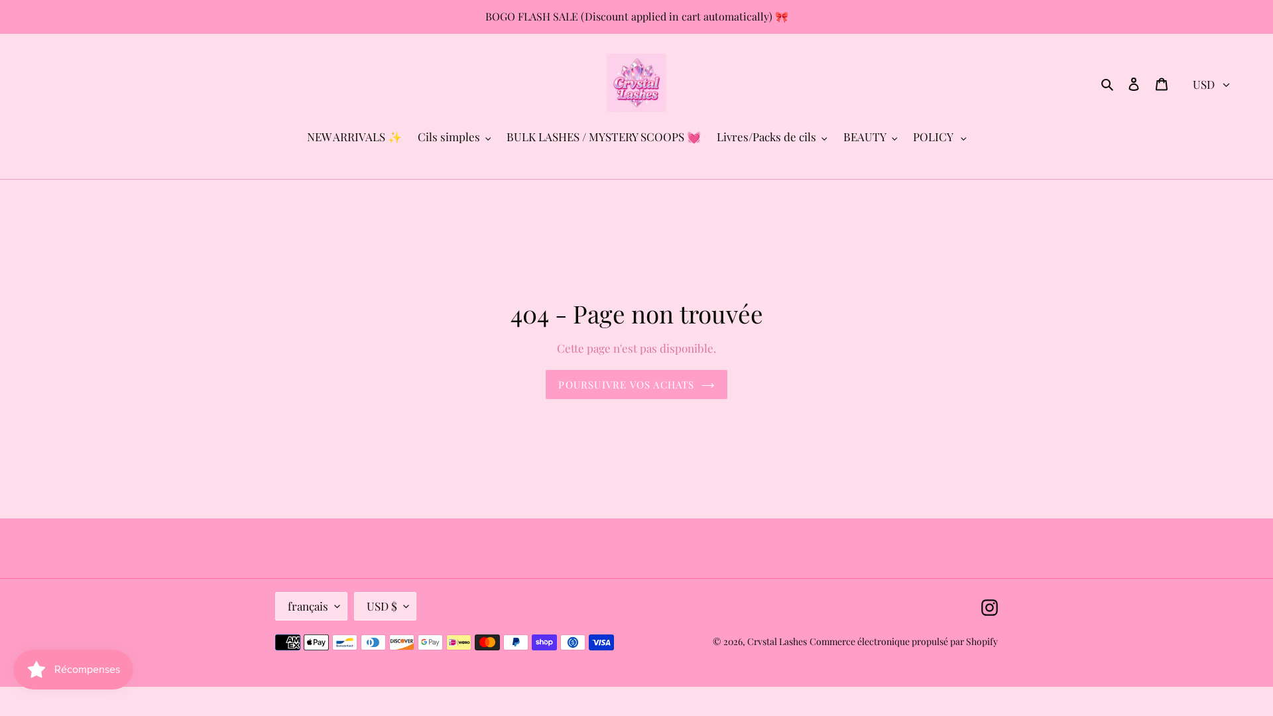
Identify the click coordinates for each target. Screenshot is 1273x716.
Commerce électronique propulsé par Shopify (904, 641)
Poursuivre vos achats (626, 384)
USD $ (382, 606)
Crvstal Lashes (777, 641)
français (308, 606)
